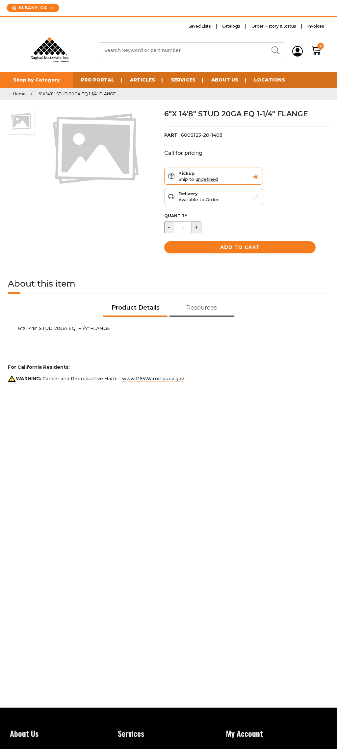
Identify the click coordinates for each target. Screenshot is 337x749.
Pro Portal (97, 80)
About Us (224, 80)
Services (183, 80)
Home (19, 93)
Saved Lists (200, 26)
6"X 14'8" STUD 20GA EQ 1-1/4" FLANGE (77, 93)
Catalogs (231, 26)
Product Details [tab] (136, 307)
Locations (269, 80)
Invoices (315, 26)
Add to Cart (240, 247)
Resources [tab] (201, 307)
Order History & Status (273, 26)
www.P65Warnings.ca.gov (153, 379)
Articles (142, 80)
